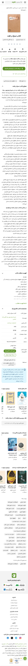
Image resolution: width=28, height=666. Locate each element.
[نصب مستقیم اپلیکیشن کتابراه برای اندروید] (20, 585)
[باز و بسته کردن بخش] (2, 86)
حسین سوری (13, 490)
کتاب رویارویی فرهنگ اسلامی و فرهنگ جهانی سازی (22, 454)
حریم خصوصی (14, 605)
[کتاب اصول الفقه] (10, 398)
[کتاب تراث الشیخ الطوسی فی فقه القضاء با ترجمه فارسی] (22, 398)
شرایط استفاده (14, 603)
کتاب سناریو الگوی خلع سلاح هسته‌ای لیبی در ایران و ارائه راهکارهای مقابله (11, 487)
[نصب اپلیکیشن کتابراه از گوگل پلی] (8, 585)
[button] (14, 23)
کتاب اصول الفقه (11, 407)
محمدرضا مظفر (11, 409)
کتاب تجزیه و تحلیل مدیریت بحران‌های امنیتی (12, 454)
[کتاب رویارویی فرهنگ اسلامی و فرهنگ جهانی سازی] (22, 444)
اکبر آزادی (24, 457)
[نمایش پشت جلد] (10, 30)
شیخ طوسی (24, 411)
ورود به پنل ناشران (14, 628)
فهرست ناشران (14, 631)
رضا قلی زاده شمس (12, 457)
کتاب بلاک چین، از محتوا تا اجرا (23, 487)
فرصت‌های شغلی (14, 608)
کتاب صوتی (5, 644)
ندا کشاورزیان (23, 490)
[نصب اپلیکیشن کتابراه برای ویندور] (8, 589)
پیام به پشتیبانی (14, 614)
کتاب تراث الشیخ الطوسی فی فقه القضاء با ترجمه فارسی (23, 408)
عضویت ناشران (14, 626)
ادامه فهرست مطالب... (21, 303)
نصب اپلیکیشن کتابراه (20, 644)
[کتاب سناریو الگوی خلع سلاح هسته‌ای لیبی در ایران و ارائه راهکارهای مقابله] (11, 477)
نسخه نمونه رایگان (10, 355)
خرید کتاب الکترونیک (10, 351)
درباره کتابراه (14, 600)
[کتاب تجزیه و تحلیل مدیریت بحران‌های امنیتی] (12, 444)
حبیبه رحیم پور (12, 317)
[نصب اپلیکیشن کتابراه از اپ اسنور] (20, 589)
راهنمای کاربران (14, 617)
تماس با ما (14, 619)
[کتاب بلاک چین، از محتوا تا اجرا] (22, 477)
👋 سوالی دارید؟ (18, 658)
